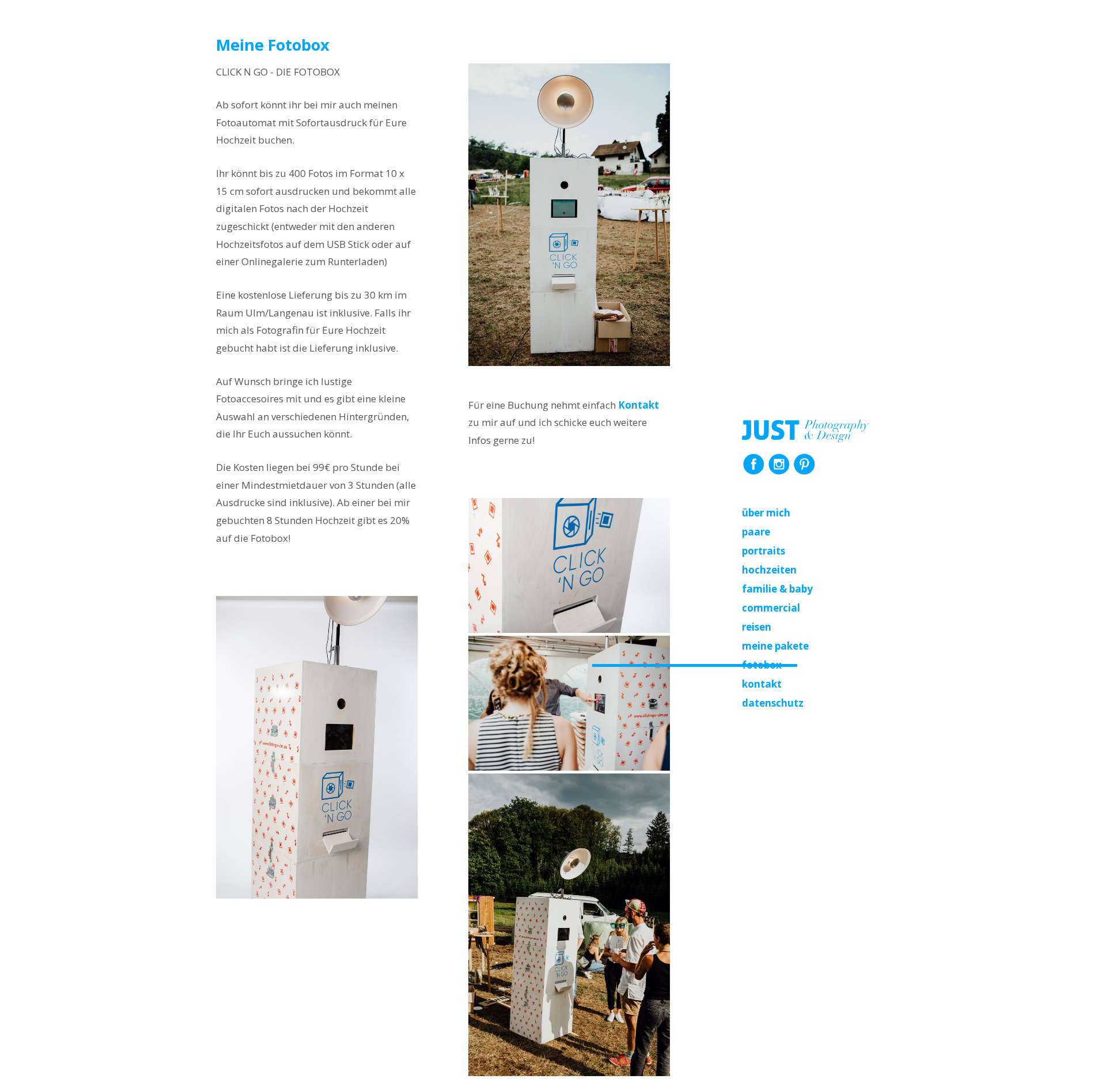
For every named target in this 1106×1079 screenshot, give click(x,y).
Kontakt (762, 684)
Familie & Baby (777, 588)
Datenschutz (773, 703)
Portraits (763, 550)
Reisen (756, 626)
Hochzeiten (769, 569)
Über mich (766, 512)
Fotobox (762, 664)
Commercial (771, 607)
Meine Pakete (775, 645)
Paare (756, 531)
